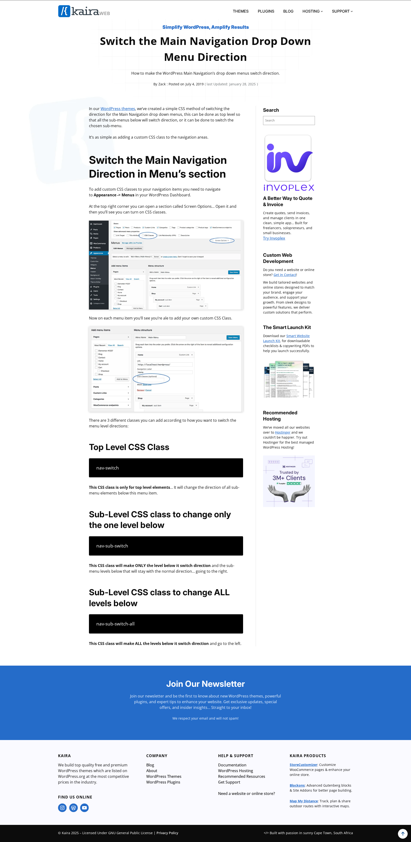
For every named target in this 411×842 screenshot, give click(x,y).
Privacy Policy (167, 833)
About (151, 770)
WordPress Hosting (235, 770)
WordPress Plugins (163, 782)
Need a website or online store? (246, 793)
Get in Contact (285, 274)
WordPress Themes (163, 776)
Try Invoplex (274, 238)
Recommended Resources (241, 776)
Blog (150, 765)
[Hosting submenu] (322, 11)
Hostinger (282, 432)
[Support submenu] (352, 11)
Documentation (232, 765)
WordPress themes (118, 108)
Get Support (229, 782)
